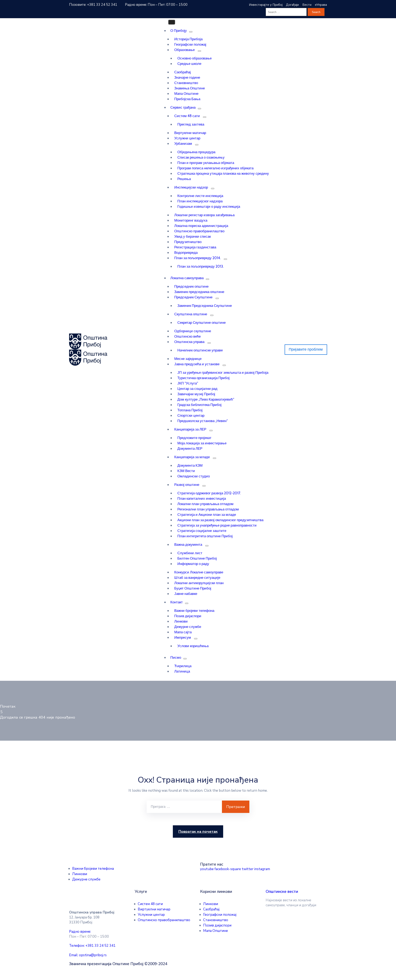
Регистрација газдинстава (195, 247)
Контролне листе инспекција (200, 196)
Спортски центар (190, 415)
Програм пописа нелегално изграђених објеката (215, 168)
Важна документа (188, 544)
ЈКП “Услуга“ (187, 383)
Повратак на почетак (198, 831)
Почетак (7, 706)
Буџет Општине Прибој (192, 588)
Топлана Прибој (190, 410)
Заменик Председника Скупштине (204, 306)
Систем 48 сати (187, 116)
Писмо (175, 657)
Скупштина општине (190, 314)
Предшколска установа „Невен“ (202, 421)
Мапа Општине (186, 93)
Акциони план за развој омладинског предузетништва (220, 520)
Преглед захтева (190, 124)
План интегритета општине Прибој (205, 536)
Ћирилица (182, 666)
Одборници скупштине (192, 331)
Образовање (184, 50)
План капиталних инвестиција (201, 498)
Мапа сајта (183, 632)
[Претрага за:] (184, 807)
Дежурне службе (187, 627)
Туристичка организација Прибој (203, 378)
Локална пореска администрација (201, 226)
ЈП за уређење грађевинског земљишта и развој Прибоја (222, 372)
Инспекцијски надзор (191, 187)
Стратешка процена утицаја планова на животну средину (223, 173)
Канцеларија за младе (192, 457)
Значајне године (187, 77)
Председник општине (191, 286)
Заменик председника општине (199, 292)
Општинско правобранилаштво (199, 231)
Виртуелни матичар (190, 133)
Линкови (181, 621)
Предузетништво (188, 242)
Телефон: (92, 945)
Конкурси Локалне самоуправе (198, 572)
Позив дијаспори (187, 616)
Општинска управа (189, 342)
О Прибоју (178, 30)
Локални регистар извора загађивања (204, 215)
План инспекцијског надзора (200, 201)
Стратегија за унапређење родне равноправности (217, 525)
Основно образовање (194, 58)
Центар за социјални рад (197, 389)
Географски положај (190, 44)
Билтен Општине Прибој (197, 558)
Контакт (176, 602)
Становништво (186, 83)
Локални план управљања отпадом (205, 504)
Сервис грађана (183, 107)
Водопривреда (186, 252)
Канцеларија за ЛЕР (190, 429)
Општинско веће (187, 336)
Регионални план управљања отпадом (208, 509)
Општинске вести (282, 891)
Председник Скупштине (193, 297)
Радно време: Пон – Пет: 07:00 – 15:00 (156, 4)
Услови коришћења (193, 646)
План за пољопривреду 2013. (200, 266)
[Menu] (190, 31)
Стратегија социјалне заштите (201, 531)
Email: (88, 955)
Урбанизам (183, 143)
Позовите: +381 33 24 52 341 (93, 4)
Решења (184, 179)
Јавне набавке (185, 594)
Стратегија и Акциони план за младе (206, 514)
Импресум (182, 637)
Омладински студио (193, 476)
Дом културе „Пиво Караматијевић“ (205, 399)
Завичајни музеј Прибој (196, 394)
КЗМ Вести (186, 471)
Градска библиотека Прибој (199, 405)
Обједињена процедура (196, 152)
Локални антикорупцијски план (199, 583)
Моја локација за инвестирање (201, 443)
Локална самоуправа (187, 278)
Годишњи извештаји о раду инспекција (208, 206)
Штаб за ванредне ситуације (197, 577)
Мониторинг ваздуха (190, 220)
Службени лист (189, 553)
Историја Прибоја (188, 39)
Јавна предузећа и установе (196, 364)
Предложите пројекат (194, 438)
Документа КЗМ (190, 465)
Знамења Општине (189, 88)
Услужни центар (187, 138)
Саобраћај (182, 72)
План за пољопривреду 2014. (197, 258)
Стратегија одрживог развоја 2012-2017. (209, 493)
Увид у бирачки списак (192, 236)
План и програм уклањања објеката (205, 163)
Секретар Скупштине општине (201, 322)
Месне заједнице (188, 359)
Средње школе (189, 64)
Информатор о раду (193, 564)
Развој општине (186, 485)
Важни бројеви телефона (194, 611)
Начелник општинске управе (200, 350)
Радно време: (80, 931)
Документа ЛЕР (189, 448)
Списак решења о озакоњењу (201, 157)
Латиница (182, 671)
